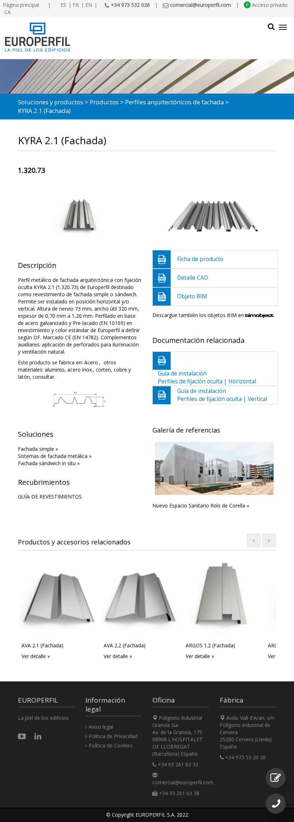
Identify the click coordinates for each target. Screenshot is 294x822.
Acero (91, 362)
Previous (163, 475)
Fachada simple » (38, 448)
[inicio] (111, 37)
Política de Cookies (110, 745)
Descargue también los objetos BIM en (198, 315)
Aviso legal (100, 726)
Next (265, 475)
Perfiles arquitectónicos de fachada (174, 102)
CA (7, 12)
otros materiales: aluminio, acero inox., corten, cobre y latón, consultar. (74, 369)
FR (76, 4)
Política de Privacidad (112, 736)
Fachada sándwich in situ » (49, 463)
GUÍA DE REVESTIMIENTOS (50, 496)
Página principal (21, 4)
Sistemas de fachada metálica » (54, 456)
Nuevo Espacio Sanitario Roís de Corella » (200, 505)
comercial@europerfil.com (182, 782)
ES (63, 4)
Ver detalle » (36, 656)
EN (88, 4)
